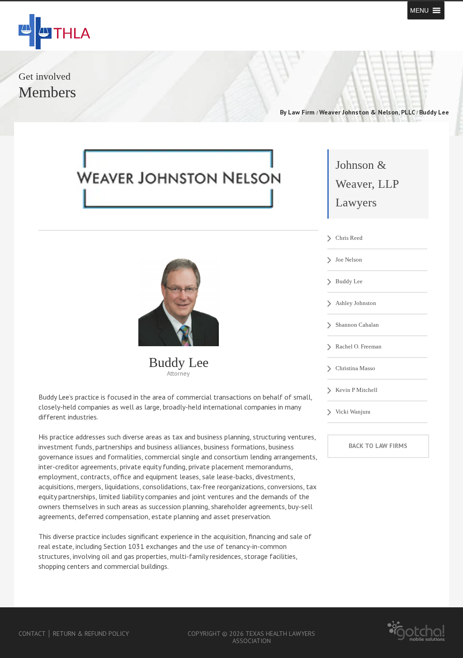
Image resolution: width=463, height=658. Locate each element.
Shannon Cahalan (357, 324)
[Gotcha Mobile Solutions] (415, 638)
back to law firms (378, 446)
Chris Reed (349, 237)
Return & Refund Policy (91, 633)
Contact (32, 633)
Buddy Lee (349, 281)
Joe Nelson (348, 259)
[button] (419, 10)
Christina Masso (355, 368)
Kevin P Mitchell (356, 389)
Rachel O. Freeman (358, 346)
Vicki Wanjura (352, 411)
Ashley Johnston (355, 303)
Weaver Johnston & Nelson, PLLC (367, 112)
